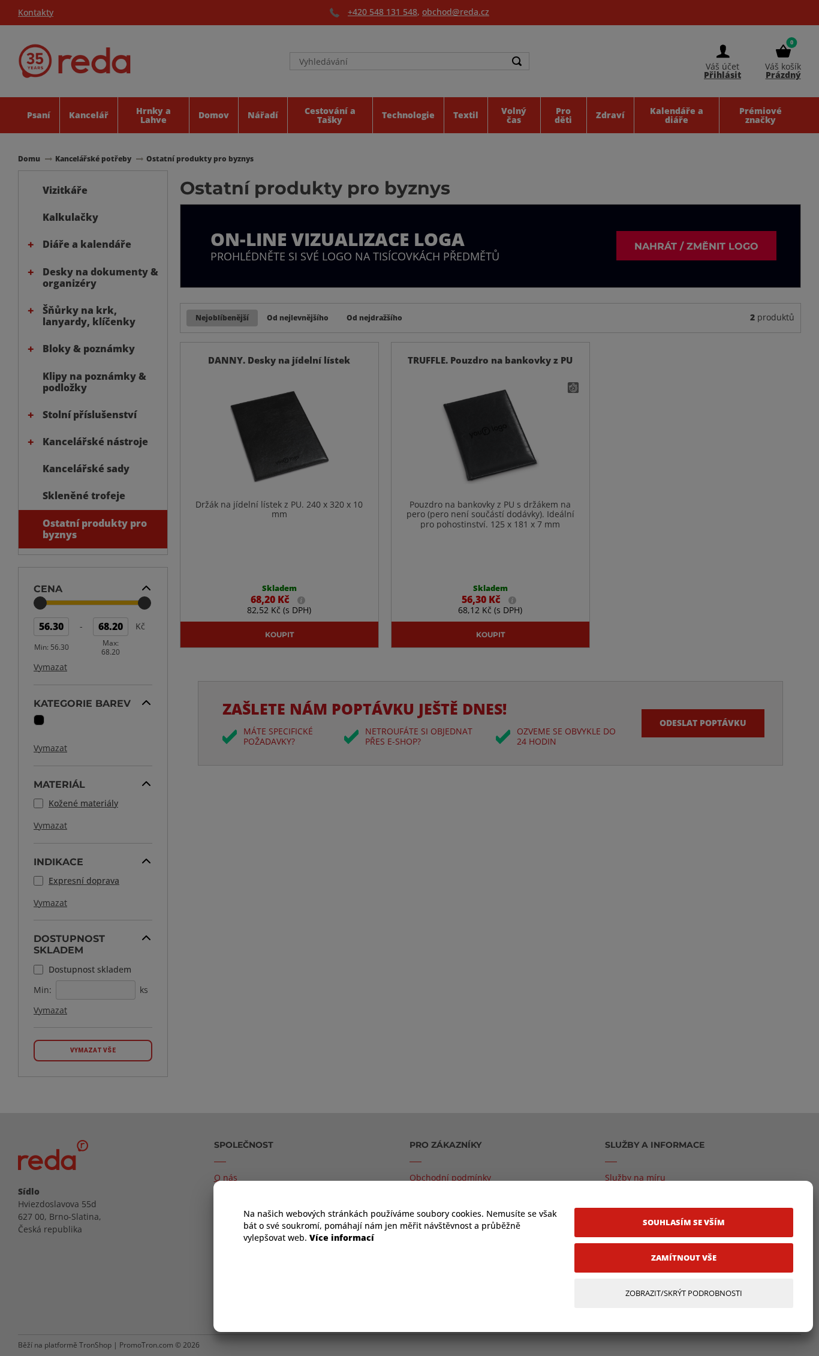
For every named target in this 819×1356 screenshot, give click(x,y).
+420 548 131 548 (382, 11)
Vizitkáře (65, 190)
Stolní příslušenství (90, 414)
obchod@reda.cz (455, 11)
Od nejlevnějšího (298, 318)
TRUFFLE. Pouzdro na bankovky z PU (490, 360)
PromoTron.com (146, 1345)
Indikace (58, 862)
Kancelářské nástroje (95, 441)
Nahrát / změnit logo (696, 245)
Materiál (59, 784)
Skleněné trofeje (84, 495)
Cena (48, 589)
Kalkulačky (70, 217)
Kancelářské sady (86, 468)
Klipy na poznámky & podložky (94, 382)
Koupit (279, 634)
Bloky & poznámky (89, 348)
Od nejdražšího (374, 318)
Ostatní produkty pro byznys (95, 529)
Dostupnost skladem (69, 944)
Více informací (341, 1237)
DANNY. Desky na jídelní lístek (279, 360)
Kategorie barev (82, 703)
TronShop (95, 1345)
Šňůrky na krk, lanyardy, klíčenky (89, 316)
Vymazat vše (93, 1050)
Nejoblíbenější (222, 318)
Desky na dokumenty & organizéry (100, 277)
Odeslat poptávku (703, 722)
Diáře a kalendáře (87, 244)
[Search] (516, 61)
